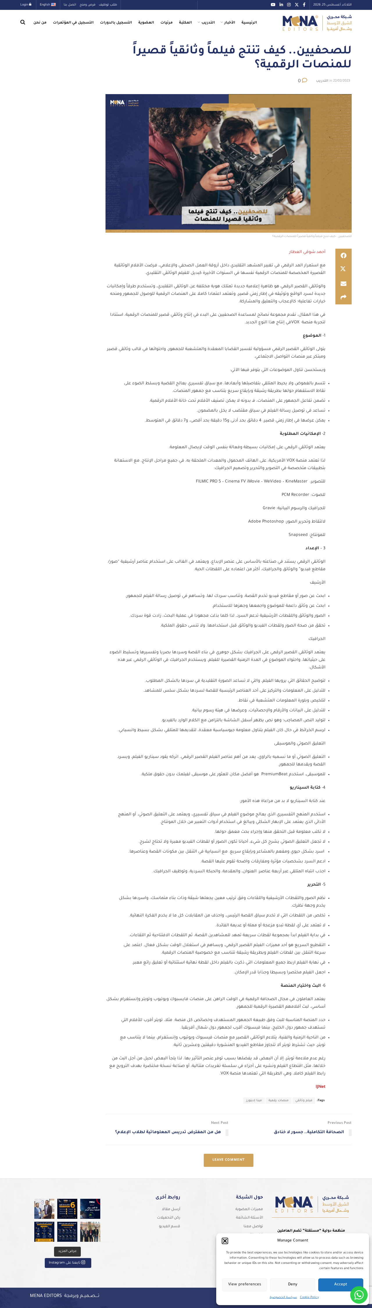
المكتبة (185, 23)
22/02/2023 (341, 81)
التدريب (208, 23)
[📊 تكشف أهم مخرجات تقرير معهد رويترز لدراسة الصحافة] (67, 1232)
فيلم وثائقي (303, 1100)
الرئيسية (249, 23)
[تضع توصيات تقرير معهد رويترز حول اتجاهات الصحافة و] (44, 1232)
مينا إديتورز (254, 1100)
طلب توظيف (108, 5)
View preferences (244, 1284)
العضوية (146, 23)
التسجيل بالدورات (116, 23)
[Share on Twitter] (343, 270)
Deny (292, 1284)
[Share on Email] (343, 283)
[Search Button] (22, 23)
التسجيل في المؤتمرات (73, 23)
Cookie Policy (309, 1297)
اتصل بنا (70, 5)
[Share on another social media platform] (343, 297)
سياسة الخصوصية (283, 1297)
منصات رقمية (279, 1100)
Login (24, 5)
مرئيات (166, 23)
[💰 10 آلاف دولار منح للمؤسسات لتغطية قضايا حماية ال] (90, 1209)
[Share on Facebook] (343, 256)
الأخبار (229, 23)
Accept (340, 1284)
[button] (225, 1241)
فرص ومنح (87, 5)
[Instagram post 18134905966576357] (90, 1232)
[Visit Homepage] (317, 23)
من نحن (39, 23)
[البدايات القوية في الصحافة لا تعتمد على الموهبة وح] (67, 1209)
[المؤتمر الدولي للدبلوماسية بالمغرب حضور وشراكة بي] (44, 1209)
